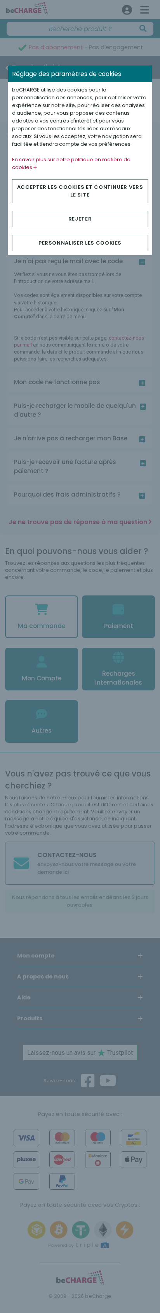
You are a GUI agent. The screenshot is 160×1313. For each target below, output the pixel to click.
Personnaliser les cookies (80, 243)
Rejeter (80, 219)
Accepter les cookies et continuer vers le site (80, 190)
